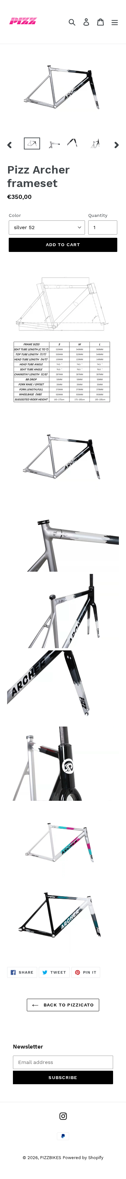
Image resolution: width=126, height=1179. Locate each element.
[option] (32, 144)
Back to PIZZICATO (68, 1004)
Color (15, 215)
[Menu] (115, 22)
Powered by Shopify (83, 1157)
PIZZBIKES (50, 1157)
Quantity (97, 215)
